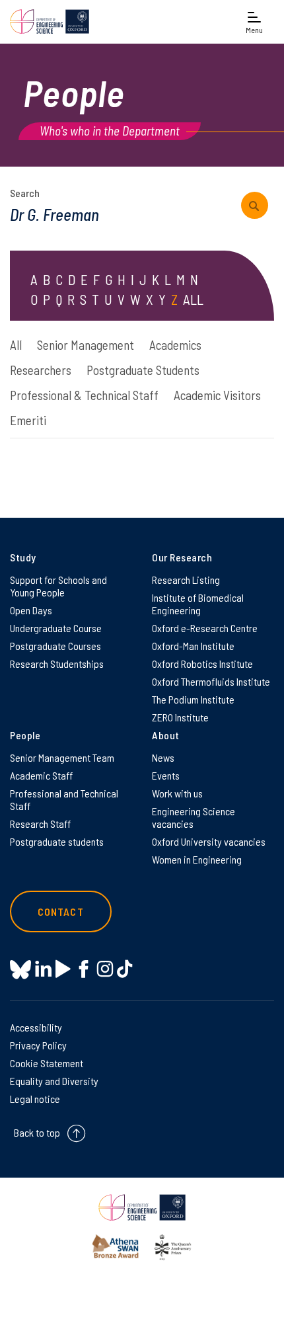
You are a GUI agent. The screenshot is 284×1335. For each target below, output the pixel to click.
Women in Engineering (197, 859)
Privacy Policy (38, 1045)
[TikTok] (124, 969)
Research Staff (40, 823)
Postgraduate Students (143, 370)
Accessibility (36, 1027)
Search (25, 192)
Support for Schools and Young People (58, 585)
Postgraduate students (57, 841)
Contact (61, 911)
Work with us (177, 793)
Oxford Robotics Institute (202, 663)
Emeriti (28, 420)
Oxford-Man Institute (193, 645)
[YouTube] (63, 969)
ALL (193, 299)
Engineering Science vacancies (193, 817)
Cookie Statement (46, 1063)
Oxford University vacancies (209, 841)
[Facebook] (83, 969)
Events (166, 775)
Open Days (31, 610)
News (163, 757)
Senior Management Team (62, 757)
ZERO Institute (180, 717)
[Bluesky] (20, 970)
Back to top (37, 1132)
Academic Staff (41, 775)
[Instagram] (105, 969)
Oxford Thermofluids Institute (211, 681)
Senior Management (85, 344)
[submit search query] (254, 205)
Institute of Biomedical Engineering (198, 603)
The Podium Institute (193, 699)
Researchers (40, 370)
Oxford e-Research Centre (205, 628)
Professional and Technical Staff (64, 799)
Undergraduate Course (56, 628)
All (16, 344)
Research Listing (186, 579)
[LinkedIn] (43, 969)
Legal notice (35, 1098)
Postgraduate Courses (55, 645)
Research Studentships (57, 663)
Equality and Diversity (54, 1080)
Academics (175, 344)
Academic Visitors (217, 395)
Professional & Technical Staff (84, 395)
